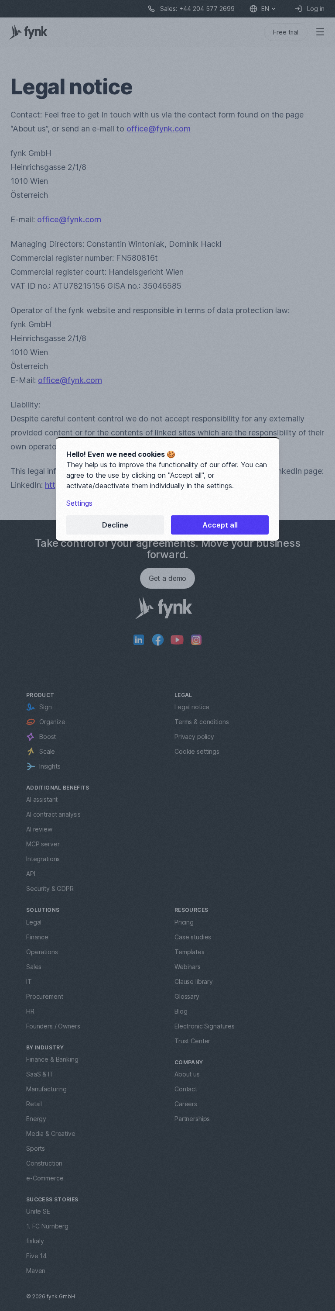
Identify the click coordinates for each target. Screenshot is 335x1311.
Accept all (220, 525)
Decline (115, 525)
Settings (79, 503)
